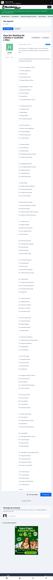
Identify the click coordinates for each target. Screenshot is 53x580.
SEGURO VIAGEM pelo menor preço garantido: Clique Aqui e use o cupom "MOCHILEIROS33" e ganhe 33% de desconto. (24, 11)
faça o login (41, 509)
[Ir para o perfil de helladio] (9, 47)
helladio (9, 52)
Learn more (3, 2)
